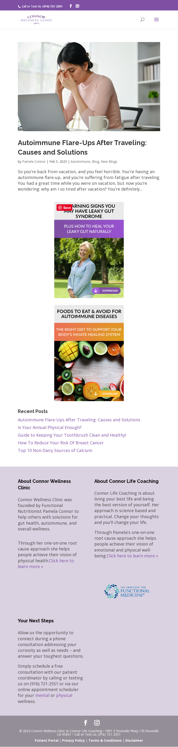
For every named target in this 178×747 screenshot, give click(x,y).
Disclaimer (134, 740)
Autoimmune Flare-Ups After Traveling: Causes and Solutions (79, 419)
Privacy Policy (73, 740)
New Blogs (109, 161)
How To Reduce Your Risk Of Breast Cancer (61, 442)
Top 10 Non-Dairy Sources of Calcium (55, 450)
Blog (95, 161)
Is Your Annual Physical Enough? (50, 427)
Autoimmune (80, 161)
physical (64, 695)
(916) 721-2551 (52, 6)
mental (42, 695)
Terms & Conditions (105, 740)
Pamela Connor (34, 161)
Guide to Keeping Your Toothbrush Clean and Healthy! (72, 435)
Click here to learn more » (132, 556)
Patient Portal (46, 740)
